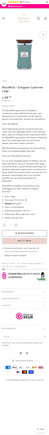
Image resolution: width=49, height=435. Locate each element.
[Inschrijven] (45, 337)
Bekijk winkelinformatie (16, 255)
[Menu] (3, 18)
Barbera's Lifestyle (19, 380)
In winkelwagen (24, 233)
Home (4, 81)
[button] (38, 18)
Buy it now (24, 241)
